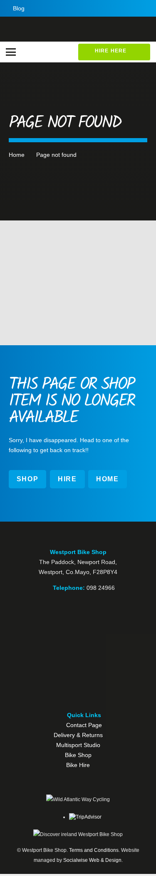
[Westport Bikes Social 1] (78, 643)
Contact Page (84, 725)
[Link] (93, 29)
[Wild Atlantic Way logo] (78, 799)
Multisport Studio (78, 745)
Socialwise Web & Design (92, 860)
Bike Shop (78, 755)
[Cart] (110, 29)
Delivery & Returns (78, 735)
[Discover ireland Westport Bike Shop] (78, 834)
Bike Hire (78, 765)
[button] (75, 29)
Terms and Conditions (94, 850)
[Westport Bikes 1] (32, 29)
